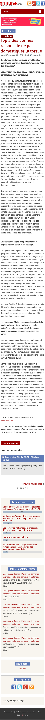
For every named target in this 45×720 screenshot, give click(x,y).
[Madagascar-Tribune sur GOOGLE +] (25, 689)
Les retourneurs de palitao (15, 537)
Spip (26, 715)
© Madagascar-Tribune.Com (26, 712)
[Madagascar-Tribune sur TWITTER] (19, 689)
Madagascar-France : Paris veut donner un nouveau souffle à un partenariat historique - (22, 580)
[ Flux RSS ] (22, 669)
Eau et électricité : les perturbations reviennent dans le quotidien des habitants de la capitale (20, 546)
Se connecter (9, 712)
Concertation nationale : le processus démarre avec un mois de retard (20, 529)
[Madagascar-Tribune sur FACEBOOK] (13, 689)
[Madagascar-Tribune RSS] (31, 689)
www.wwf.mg (7, 420)
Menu (6, 11)
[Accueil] (11, 5)
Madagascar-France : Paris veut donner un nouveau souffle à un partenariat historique (21, 518)
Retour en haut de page (32, 484)
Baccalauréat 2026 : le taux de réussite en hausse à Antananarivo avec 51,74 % (21, 507)
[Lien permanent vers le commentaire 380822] (2, 457)
